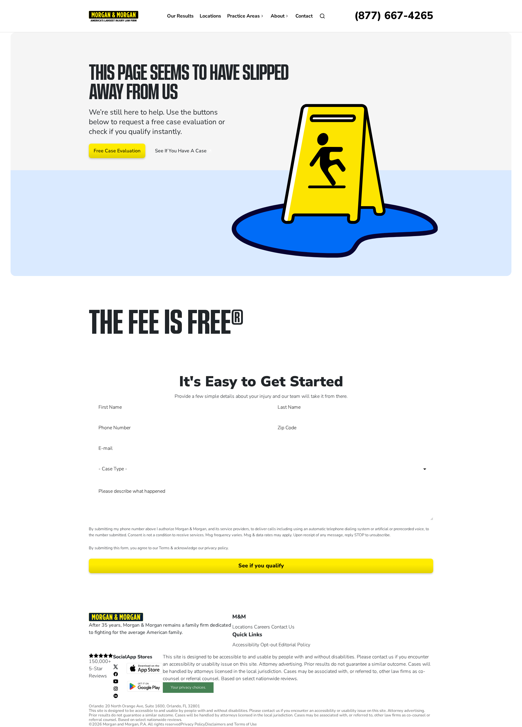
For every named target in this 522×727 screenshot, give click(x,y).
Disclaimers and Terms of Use (231, 724)
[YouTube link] (115, 681)
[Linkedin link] (115, 695)
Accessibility (245, 644)
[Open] (322, 16)
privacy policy (216, 548)
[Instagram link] (115, 688)
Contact (304, 16)
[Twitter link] (115, 666)
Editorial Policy (294, 644)
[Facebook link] (115, 673)
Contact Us (283, 627)
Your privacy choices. (188, 687)
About (278, 16)
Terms (164, 548)
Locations (210, 16)
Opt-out (268, 644)
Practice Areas (243, 16)
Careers (262, 627)
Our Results (180, 16)
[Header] (113, 15)
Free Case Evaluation (117, 151)
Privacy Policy (193, 724)
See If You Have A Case (181, 151)
